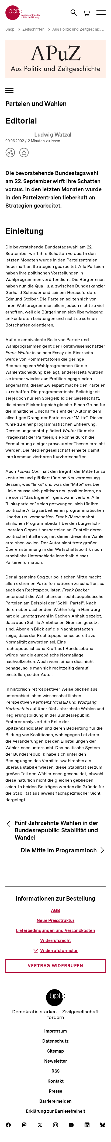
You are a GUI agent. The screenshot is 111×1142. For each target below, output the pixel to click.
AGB (55, 910)
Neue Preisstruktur (55, 920)
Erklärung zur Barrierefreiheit (55, 1111)
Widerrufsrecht (55, 940)
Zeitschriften (33, 29)
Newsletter (55, 1061)
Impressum (55, 1031)
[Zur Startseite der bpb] (22, 18)
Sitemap (55, 1051)
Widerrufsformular (59, 950)
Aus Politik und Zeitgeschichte (79, 29)
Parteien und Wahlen (36, 104)
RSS (55, 1071)
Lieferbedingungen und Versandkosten (55, 930)
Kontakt (55, 1081)
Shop (10, 29)
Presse (55, 1091)
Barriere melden (55, 1101)
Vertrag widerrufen (55, 965)
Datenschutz (55, 1041)
